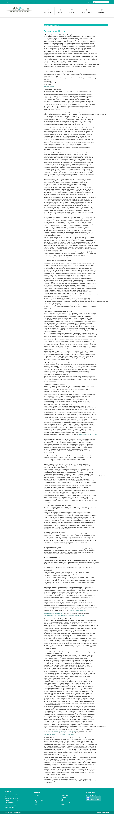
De (85, 2)
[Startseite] (19, 9)
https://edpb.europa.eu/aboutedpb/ (78, 610)
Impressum (18, 812)
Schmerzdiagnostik (66, 802)
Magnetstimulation (39, 800)
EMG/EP (37, 795)
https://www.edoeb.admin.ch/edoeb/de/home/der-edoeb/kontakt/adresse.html (64, 615)
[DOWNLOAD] (93, 798)
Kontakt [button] (72, 12)
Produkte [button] (47, 12)
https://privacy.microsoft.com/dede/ (88, 434)
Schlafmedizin (38, 799)
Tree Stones (106, 812)
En (90, 2)
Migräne (63, 799)
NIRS (62, 800)
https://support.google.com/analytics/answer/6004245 (62, 731)
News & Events (86, 12)
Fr (88, 2)
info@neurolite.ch (49, 86)
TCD (36, 804)
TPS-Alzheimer (65, 795)
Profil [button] (60, 12)
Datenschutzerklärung (10, 807)
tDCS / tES (38, 802)
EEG (36, 797)
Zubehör (63, 804)
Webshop (101, 12)
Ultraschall (63, 797)
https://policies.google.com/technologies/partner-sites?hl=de (59, 734)
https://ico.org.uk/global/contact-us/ (53, 613)
